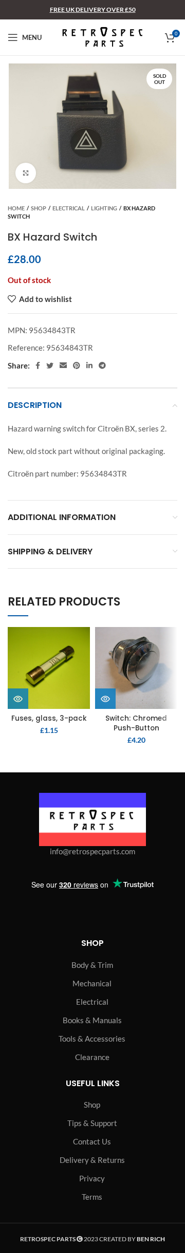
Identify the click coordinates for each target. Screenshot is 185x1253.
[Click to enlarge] (25, 173)
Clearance (92, 1057)
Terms (92, 1196)
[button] (105, 698)
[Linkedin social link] (89, 365)
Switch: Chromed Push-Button (136, 723)
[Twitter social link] (50, 365)
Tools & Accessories (92, 1038)
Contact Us (92, 1141)
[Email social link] (63, 365)
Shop (38, 208)
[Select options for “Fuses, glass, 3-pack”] (18, 698)
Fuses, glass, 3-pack (49, 718)
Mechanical (92, 983)
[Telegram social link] (102, 365)
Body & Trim (92, 964)
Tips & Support (92, 1123)
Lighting (104, 208)
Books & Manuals (92, 1020)
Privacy (92, 1178)
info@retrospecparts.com (92, 851)
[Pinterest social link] (76, 365)
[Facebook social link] (37, 365)
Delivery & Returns (92, 1159)
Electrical (68, 208)
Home (16, 208)
